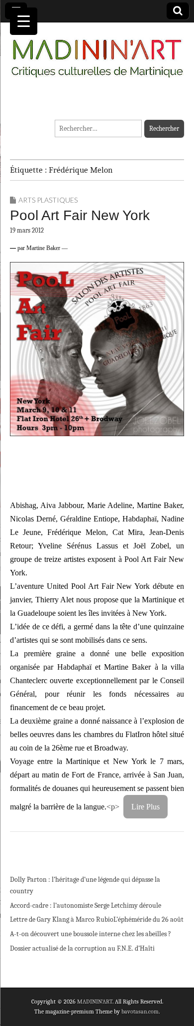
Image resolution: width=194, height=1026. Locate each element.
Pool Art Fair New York (80, 215)
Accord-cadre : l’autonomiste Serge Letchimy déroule (85, 905)
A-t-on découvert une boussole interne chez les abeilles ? (90, 934)
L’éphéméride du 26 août (148, 919)
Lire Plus (145, 806)
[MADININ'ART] (97, 52)
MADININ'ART (94, 1001)
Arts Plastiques (48, 200)
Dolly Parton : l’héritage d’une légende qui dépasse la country (85, 885)
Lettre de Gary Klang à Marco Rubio (61, 919)
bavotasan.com (140, 1011)
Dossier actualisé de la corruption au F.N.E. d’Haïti (82, 948)
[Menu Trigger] (23, 21)
